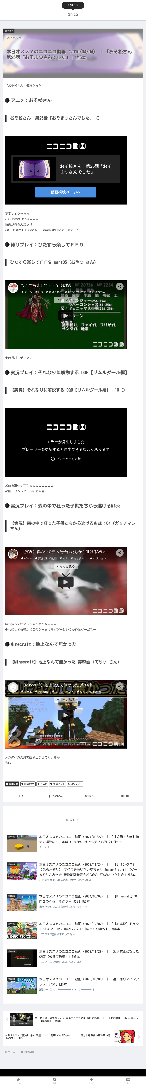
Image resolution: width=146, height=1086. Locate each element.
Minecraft (29, 784)
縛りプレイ (76, 784)
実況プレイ (59, 784)
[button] (135, 668)
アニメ (43, 784)
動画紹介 (13, 784)
